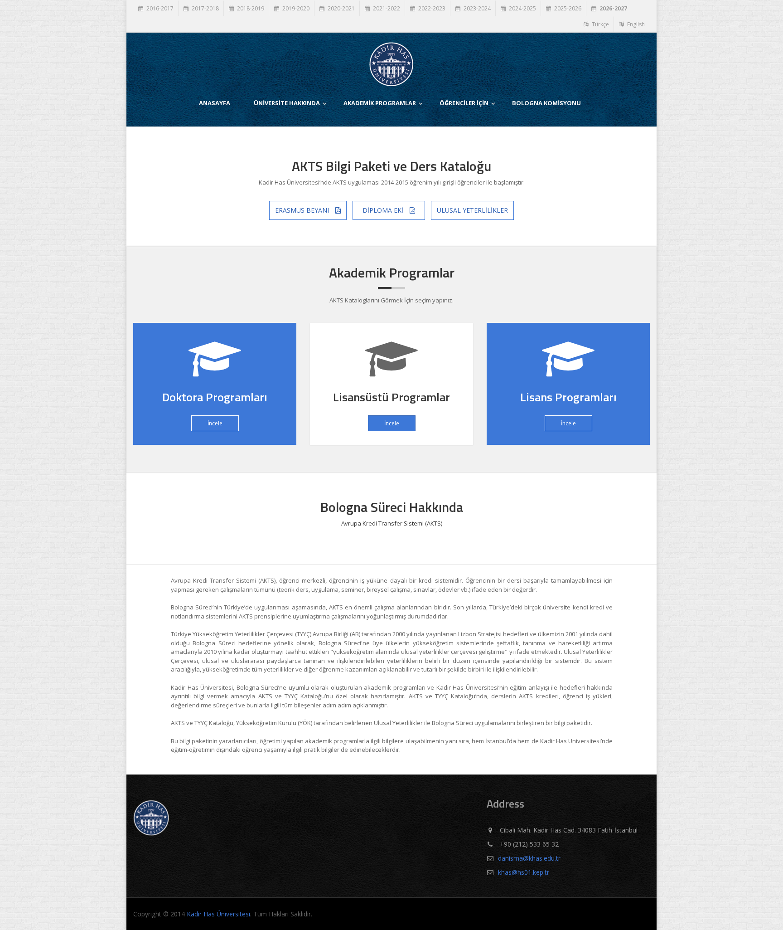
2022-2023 (431, 8)
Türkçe (599, 24)
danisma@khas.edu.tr (529, 858)
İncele (215, 423)
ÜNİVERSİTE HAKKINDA (287, 103)
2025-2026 (567, 8)
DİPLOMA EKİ (383, 210)
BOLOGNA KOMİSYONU (546, 103)
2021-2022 (386, 8)
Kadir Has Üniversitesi (218, 914)
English (635, 24)
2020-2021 (340, 8)
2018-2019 (250, 8)
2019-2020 (295, 8)
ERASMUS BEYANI (303, 210)
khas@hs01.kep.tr (523, 872)
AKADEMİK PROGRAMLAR (379, 103)
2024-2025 (522, 8)
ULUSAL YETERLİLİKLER (472, 210)
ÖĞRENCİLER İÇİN (464, 103)
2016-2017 (159, 8)
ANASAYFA (214, 103)
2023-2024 (476, 8)
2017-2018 (204, 8)
